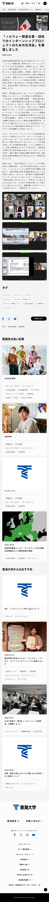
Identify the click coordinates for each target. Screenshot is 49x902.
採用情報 (23, 870)
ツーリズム (22, 679)
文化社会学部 (29, 303)
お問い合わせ (33, 821)
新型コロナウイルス (13, 783)
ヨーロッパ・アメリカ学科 (15, 394)
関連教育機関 (23, 880)
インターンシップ (10, 308)
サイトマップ (23, 844)
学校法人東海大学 (23, 875)
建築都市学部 (26, 731)
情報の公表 (24, 864)
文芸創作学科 (23, 390)
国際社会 (9, 444)
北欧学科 (40, 303)
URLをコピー (39, 318)
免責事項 (23, 859)
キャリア (9, 616)
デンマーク (8, 295)
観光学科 (33, 671)
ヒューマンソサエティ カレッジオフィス (20, 386)
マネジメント (11, 679)
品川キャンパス (11, 671)
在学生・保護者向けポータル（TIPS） (23, 885)
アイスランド (33, 558)
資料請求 (12, 821)
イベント (19, 295)
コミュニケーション (13, 675)
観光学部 (23, 671)
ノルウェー (8, 299)
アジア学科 (35, 390)
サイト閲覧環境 (23, 849)
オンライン (10, 787)
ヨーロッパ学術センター (24, 299)
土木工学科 (38, 731)
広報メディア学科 (12, 398)
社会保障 (19, 444)
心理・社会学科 (27, 398)
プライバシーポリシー (23, 854)
